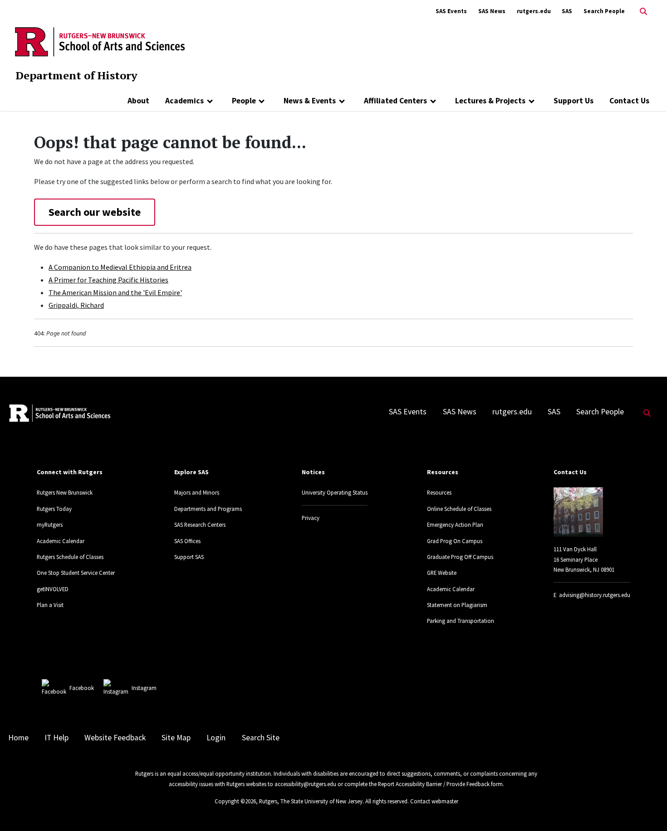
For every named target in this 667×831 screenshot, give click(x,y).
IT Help (56, 738)
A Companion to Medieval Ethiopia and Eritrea (120, 267)
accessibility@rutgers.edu (305, 783)
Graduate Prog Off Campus (460, 556)
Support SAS (189, 556)
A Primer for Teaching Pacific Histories (108, 279)
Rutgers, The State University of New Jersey (311, 801)
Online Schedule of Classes (459, 508)
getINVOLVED (53, 589)
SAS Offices (187, 540)
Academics (184, 101)
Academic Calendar (60, 540)
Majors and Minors (196, 492)
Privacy (310, 517)
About (138, 101)
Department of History (76, 75)
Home (18, 738)
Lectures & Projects (490, 101)
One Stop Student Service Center (76, 572)
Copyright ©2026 (235, 801)
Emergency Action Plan (455, 524)
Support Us (573, 101)
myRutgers (50, 524)
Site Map (176, 738)
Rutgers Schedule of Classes (70, 556)
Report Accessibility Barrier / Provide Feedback (434, 783)
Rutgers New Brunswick (65, 492)
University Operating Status (335, 492)
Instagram (144, 687)
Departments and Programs (208, 508)
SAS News (491, 11)
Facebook (81, 687)
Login (216, 738)
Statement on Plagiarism (457, 604)
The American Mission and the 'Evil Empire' (115, 292)
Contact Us (629, 101)
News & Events (310, 101)
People (244, 101)
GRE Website (441, 572)
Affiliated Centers (395, 101)
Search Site (261, 738)
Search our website (95, 212)
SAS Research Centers (200, 524)
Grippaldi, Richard (76, 305)
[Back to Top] (647, 809)
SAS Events (451, 11)
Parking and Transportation (460, 620)
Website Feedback (115, 738)
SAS (567, 11)
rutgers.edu (534, 11)
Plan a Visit (50, 604)
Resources (439, 492)
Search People (604, 11)
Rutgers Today (54, 508)
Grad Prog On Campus (454, 540)
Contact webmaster (434, 801)
